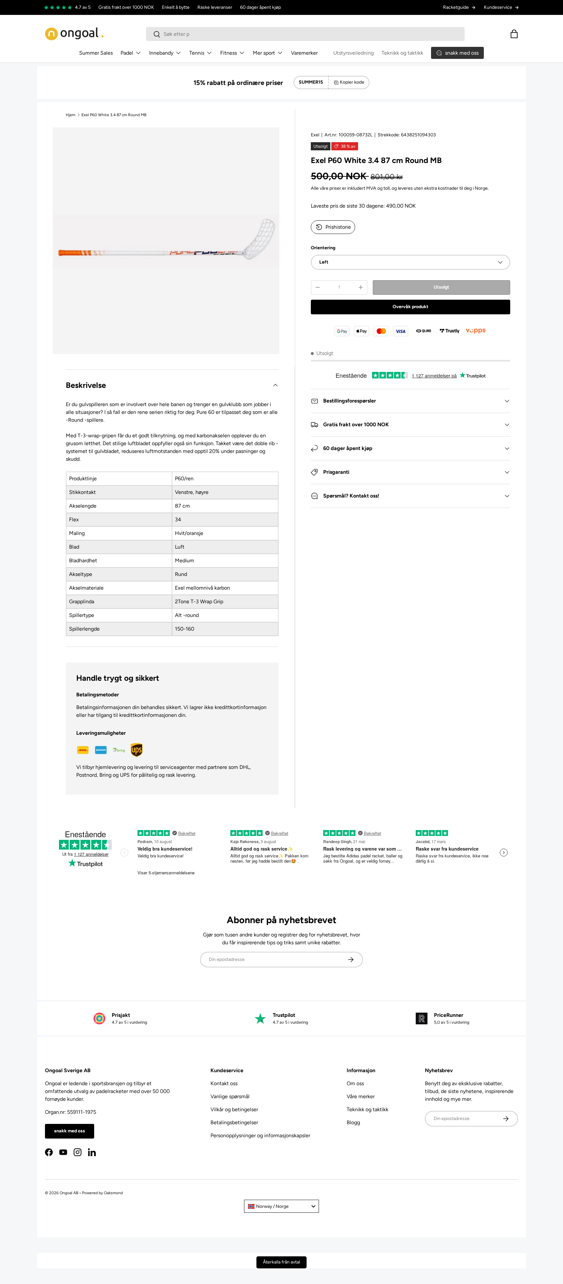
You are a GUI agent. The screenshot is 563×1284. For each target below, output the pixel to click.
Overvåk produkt (410, 306)
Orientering (323, 248)
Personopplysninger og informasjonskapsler (260, 1135)
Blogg (353, 1122)
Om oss (355, 1083)
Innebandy (161, 53)
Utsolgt (441, 287)
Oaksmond (113, 1193)
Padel (127, 53)
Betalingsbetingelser (234, 1122)
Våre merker (361, 1096)
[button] (514, 34)
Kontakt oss (224, 1083)
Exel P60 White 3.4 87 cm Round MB (113, 115)
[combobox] (305, 34)
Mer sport (264, 53)
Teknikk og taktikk (402, 53)
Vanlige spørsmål (230, 1096)
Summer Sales (96, 53)
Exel (315, 135)
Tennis (196, 53)
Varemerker (304, 53)
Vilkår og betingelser (234, 1109)
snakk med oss (69, 1131)
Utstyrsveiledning (353, 53)
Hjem (70, 115)
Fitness (228, 53)
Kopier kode (352, 82)
